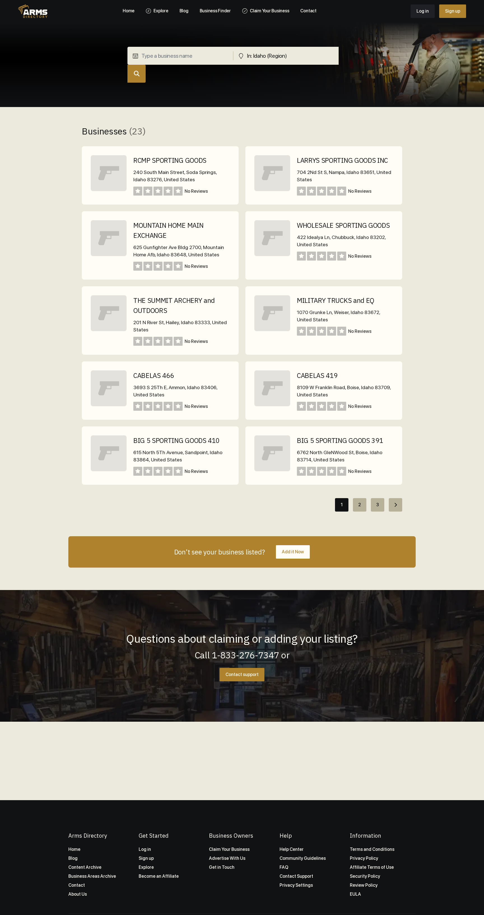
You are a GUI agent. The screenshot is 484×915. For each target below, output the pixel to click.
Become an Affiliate (159, 876)
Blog (73, 858)
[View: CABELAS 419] (272, 404)
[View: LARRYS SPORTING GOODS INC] (272, 189)
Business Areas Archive (92, 876)
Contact (76, 885)
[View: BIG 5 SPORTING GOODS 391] (272, 469)
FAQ (284, 867)
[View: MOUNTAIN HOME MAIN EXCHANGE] (109, 254)
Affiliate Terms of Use (372, 867)
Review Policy (364, 885)
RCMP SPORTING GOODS (169, 160)
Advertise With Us (227, 858)
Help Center (292, 849)
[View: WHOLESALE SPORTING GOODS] (272, 254)
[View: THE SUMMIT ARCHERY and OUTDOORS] (109, 329)
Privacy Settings (296, 885)
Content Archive (84, 867)
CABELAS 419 (317, 375)
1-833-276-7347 (245, 655)
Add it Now (293, 551)
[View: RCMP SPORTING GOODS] (109, 189)
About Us (77, 894)
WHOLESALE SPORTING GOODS (343, 225)
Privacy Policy (364, 858)
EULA (355, 894)
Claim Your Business (229, 849)
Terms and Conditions (372, 849)
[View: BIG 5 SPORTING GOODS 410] (109, 469)
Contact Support (296, 876)
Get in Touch (221, 867)
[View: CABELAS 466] (109, 404)
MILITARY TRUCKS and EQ (335, 300)
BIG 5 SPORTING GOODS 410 (176, 440)
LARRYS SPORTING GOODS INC (342, 160)
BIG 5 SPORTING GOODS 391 (340, 440)
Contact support (242, 674)
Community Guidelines (303, 858)
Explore (146, 867)
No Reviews (196, 191)
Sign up (452, 11)
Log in (422, 11)
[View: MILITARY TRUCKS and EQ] (272, 329)
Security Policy (365, 876)
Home (74, 849)
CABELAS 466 (153, 375)
